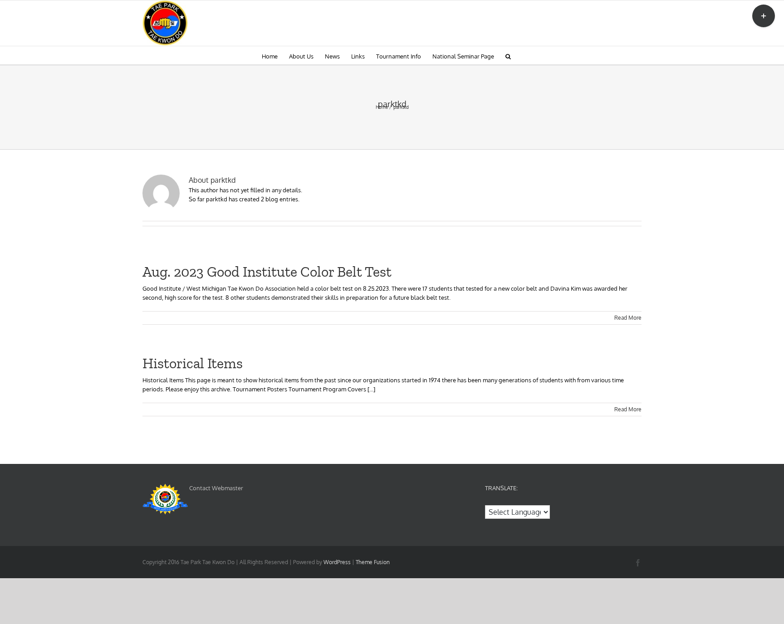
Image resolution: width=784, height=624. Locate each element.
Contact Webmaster (216, 488)
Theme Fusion (373, 562)
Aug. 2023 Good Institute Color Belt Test (267, 271)
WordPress (337, 562)
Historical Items (192, 363)
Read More (628, 317)
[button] (508, 55)
